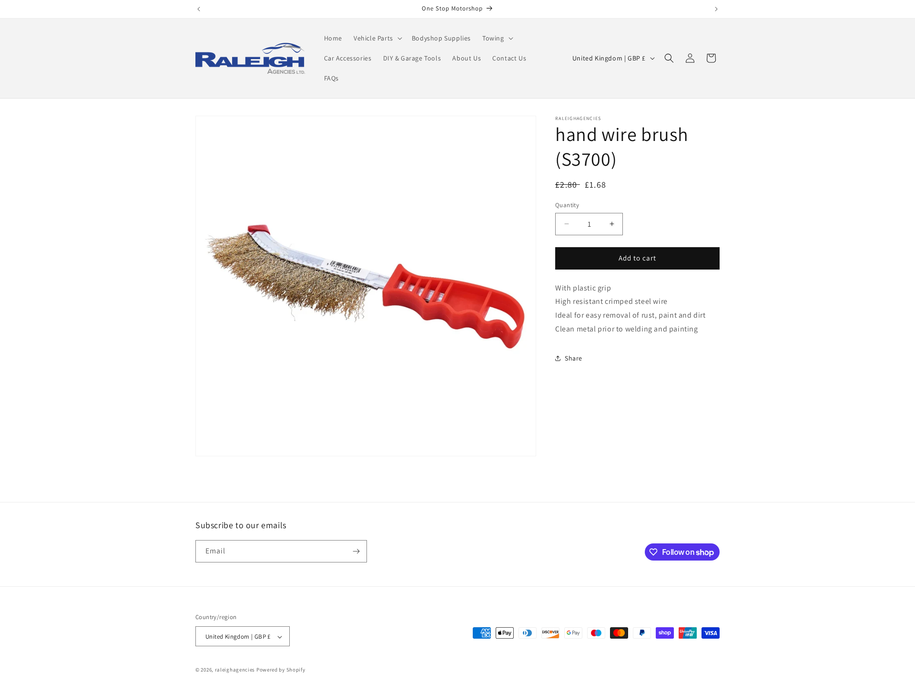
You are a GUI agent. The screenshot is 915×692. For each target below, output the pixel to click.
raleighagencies (235, 670)
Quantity (567, 205)
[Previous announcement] (198, 9)
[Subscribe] (356, 551)
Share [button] (573, 358)
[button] (377, 38)
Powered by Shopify (280, 670)
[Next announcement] (716, 9)
